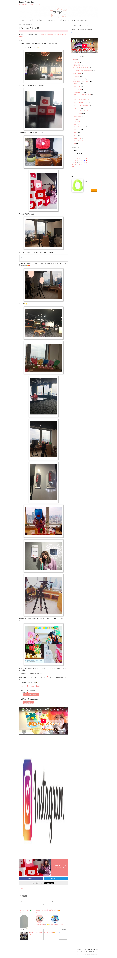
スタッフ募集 (80, 20)
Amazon (94, 190)
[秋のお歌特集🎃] (55, 907)
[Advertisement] (85, 197)
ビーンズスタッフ (78, 141)
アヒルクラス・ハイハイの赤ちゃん (83, 97)
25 (73, 164)
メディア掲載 (76, 62)
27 (77, 164)
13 (77, 160)
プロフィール (77, 83)
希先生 (76, 135)
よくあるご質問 (78, 89)
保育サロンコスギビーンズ (54, 20)
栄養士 (76, 132)
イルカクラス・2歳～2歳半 (81, 102)
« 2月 (72, 166)
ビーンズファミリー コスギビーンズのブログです (85, 951)
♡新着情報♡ (76, 76)
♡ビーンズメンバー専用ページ (80, 68)
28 (79, 164)
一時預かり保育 (66, 20)
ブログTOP (36, 20)
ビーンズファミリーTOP (26, 20)
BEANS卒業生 (77, 116)
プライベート (77, 129)
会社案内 (73, 20)
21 (79, 162)
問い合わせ (87, 20)
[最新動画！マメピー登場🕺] (55, 921)
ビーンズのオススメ (79, 127)
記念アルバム (77, 86)
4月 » (76, 166)
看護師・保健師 (78, 138)
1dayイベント (77, 108)
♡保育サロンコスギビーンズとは (81, 81)
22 (82, 162)
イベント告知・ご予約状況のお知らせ (82, 70)
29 (82, 164)
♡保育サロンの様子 (78, 92)
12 (75, 160)
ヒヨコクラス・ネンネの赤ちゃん (82, 94)
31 (86, 164)
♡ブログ (75, 119)
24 (86, 162)
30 (84, 164)
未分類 (74, 143)
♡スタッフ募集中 (77, 73)
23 (84, 162)
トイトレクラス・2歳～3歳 (81, 111)
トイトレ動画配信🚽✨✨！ (43, 924)
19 (75, 162)
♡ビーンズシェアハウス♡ (79, 79)
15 (81, 160)
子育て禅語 (77, 121)
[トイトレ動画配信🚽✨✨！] (40, 921)
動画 (22, 888)
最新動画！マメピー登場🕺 (58, 924)
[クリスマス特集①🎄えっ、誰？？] (24, 907)
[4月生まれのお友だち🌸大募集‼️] (40, 907)
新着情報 (75, 59)
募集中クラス (43, 20)
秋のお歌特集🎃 (55, 910)
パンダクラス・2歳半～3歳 (81, 105)
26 (75, 164)
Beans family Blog (26, 2)
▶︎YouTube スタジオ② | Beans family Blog (87, 949)
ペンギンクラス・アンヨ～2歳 (81, 99)
